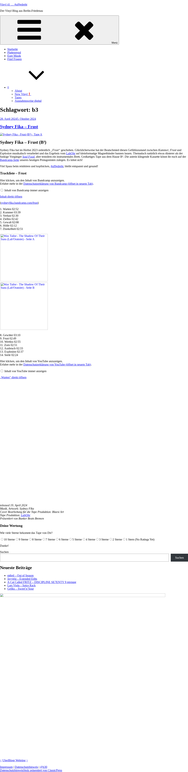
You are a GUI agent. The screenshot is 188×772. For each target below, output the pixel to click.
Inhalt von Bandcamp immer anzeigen (26, 190)
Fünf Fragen (14, 59)
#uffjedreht (57, 166)
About (18, 90)
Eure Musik (14, 55)
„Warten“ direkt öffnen (13, 377)
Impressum (6, 767)
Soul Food (28, 156)
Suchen (4, 552)
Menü (115, 42)
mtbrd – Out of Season (20, 575)
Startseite (12, 49)
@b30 (43, 767)
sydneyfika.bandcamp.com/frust (19, 202)
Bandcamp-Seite (9, 160)
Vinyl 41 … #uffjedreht (13, 4)
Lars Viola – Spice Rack (21, 585)
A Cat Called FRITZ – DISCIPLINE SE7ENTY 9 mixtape (41, 582)
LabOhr (70, 153)
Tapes (18, 97)
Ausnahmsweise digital (28, 100)
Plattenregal (14, 52)
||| (8, 87)
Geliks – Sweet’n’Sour (20, 588)
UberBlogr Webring (14, 760)
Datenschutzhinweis (26, 767)
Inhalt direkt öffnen (11, 196)
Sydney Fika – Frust (19, 126)
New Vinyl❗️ (23, 94)
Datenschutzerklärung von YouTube (57, 364)
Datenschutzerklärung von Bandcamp (58, 183)
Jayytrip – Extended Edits (22, 578)
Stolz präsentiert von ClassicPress (42, 770)
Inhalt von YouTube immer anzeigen (25, 371)
